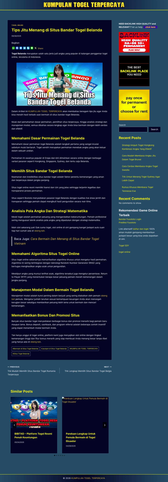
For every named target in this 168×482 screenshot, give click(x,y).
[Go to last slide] (14, 425)
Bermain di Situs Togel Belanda (25, 349)
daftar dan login (141, 229)
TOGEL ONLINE (17, 25)
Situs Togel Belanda (21, 354)
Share (40, 48)
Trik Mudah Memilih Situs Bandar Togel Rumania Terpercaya (31, 371)
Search (122, 125)
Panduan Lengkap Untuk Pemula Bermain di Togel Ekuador (80, 437)
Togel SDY (124, 245)
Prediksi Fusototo (127, 222)
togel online (124, 252)
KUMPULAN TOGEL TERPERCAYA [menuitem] (45, 111)
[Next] (105, 425)
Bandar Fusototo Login (130, 219)
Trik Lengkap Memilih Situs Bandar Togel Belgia (88, 369)
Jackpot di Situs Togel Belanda (54, 349)
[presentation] (34, 412)
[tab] (54, 455)
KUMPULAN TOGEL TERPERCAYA (84, 349)
